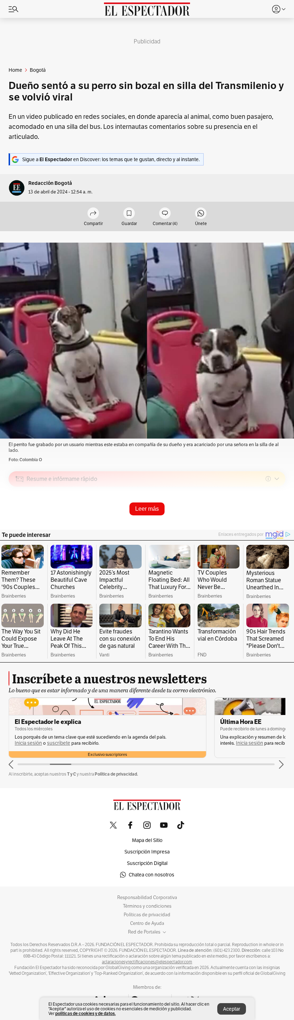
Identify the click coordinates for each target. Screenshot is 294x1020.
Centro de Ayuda (147, 923)
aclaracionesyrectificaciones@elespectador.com (147, 961)
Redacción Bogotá (50, 183)
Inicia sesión (28, 743)
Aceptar (231, 1009)
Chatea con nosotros (151, 874)
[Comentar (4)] (165, 213)
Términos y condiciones (147, 906)
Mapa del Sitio (147, 840)
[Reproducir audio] (19, 520)
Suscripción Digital (147, 863)
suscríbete (58, 743)
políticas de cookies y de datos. (85, 1013)
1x (277, 529)
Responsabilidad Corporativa (147, 897)
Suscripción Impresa (147, 851)
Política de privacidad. (116, 774)
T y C (71, 774)
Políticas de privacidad (147, 914)
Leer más (147, 509)
